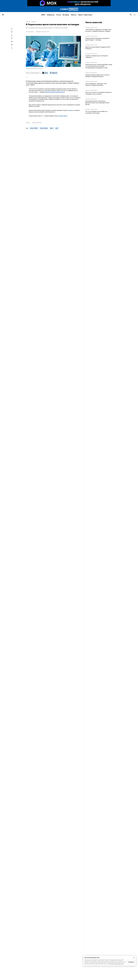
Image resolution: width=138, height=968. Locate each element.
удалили (70, 110)
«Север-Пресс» (63, 116)
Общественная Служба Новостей (55, 92)
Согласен (131, 962)
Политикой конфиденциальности (117, 964)
